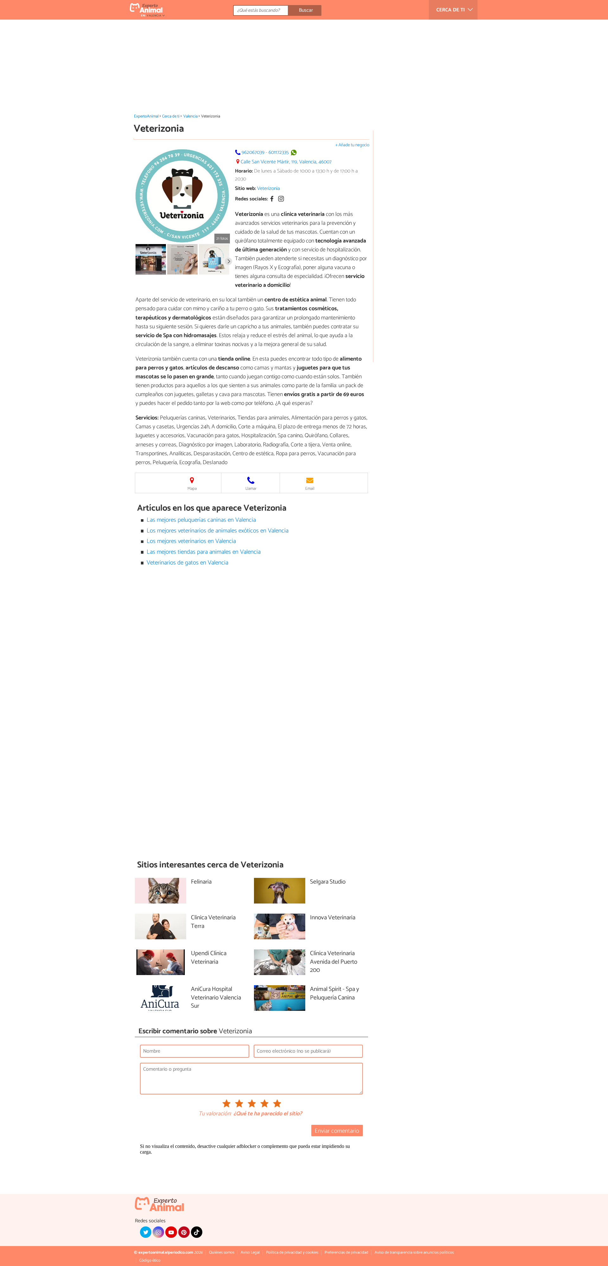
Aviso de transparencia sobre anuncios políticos (414, 1252)
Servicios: (147, 418)
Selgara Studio (327, 882)
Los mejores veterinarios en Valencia (191, 541)
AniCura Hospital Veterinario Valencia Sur (216, 998)
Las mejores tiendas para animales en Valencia (204, 552)
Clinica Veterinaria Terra (213, 922)
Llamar (250, 488)
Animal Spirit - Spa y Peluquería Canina (334, 993)
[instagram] (158, 1232)
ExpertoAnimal (146, 116)
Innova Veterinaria (332, 918)
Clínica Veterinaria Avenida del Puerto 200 (333, 962)
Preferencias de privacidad (346, 1252)
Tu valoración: (215, 1114)
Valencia (190, 116)
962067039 (253, 152)
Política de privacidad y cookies (292, 1252)
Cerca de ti (171, 116)
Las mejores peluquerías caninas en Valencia (201, 520)
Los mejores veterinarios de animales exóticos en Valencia (217, 531)
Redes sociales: (251, 199)
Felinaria (201, 882)
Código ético (150, 1260)
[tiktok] (196, 1232)
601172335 (279, 152)
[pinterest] (184, 1232)
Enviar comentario (337, 1131)
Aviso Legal (250, 1252)
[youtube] (171, 1232)
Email (309, 488)
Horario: (244, 171)
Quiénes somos (221, 1252)
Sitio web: (245, 188)
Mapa (192, 488)
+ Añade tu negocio (352, 145)
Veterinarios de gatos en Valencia (187, 563)
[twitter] (145, 1232)
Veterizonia (268, 188)
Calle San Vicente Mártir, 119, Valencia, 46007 (286, 162)
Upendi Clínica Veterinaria (208, 958)
